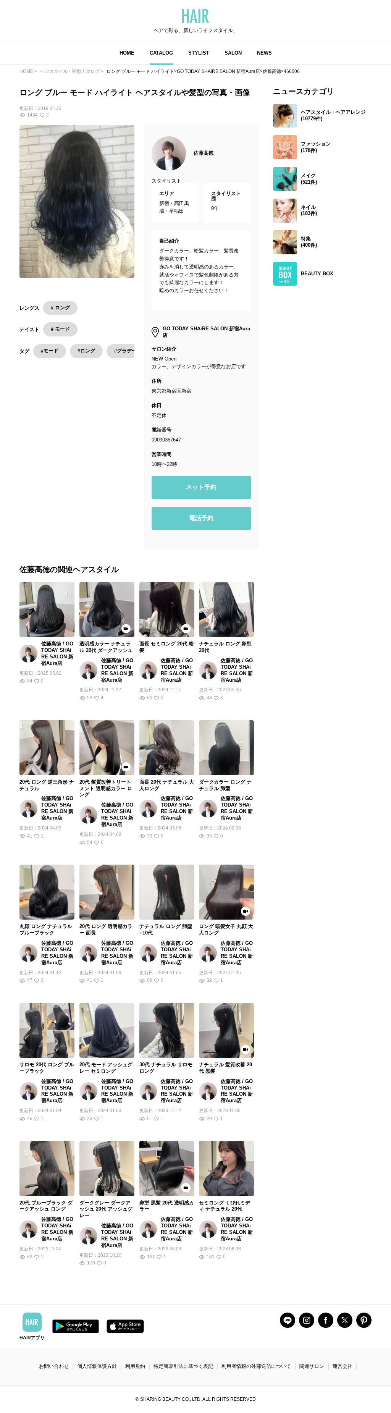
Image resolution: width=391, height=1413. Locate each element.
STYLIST (198, 53)
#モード (49, 351)
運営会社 (342, 1366)
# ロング (60, 307)
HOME (127, 53)
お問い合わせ (54, 1366)
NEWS (264, 53)
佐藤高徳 (203, 153)
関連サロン (311, 1366)
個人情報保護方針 (97, 1366)
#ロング (86, 351)
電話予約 (201, 518)
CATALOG (161, 53)
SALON (233, 53)
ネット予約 (201, 487)
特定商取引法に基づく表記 (183, 1366)
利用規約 (135, 1366)
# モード (60, 329)
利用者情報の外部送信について (256, 1366)
